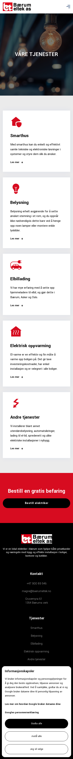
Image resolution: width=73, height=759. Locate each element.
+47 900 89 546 (36, 584)
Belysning (36, 636)
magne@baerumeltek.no (36, 591)
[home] (17, 6)
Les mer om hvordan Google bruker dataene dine (32, 704)
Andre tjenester (36, 659)
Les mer (16, 162)
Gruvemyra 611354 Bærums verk (36, 601)
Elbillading (36, 644)
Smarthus (36, 628)
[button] (68, 6)
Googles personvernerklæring (22, 712)
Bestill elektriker (36, 503)
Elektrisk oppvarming (36, 652)
